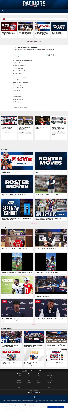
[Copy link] (53, 55)
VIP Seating (38, 380)
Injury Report (29, 378)
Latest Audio (19, 378)
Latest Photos (19, 380)
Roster (29, 375)
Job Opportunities (49, 385)
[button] (32, 141)
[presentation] (66, 39)
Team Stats (28, 380)
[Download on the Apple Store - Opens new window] (30, 392)
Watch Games (39, 385)
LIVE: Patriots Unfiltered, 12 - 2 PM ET (12, 19)
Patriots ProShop (49, 375)
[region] (34, 407)
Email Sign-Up (49, 378)
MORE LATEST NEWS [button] (34, 223)
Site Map (19, 387)
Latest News (19, 375)
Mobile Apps (49, 382)
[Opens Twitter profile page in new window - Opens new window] (18, 56)
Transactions (29, 382)
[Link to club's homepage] (3, 11)
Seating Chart (39, 382)
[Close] (66, 407)
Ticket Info (38, 375)
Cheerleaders (19, 385)
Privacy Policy (22, 409)
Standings (28, 385)
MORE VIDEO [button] (34, 324)
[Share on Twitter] (49, 55)
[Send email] (51, 55)
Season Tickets (39, 378)
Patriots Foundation (19, 382)
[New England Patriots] (34, 397)
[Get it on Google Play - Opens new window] (37, 393)
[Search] (49, 11)
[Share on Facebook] (47, 55)
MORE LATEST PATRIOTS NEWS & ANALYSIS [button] (34, 41)
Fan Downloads (49, 380)
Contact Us (49, 387)
